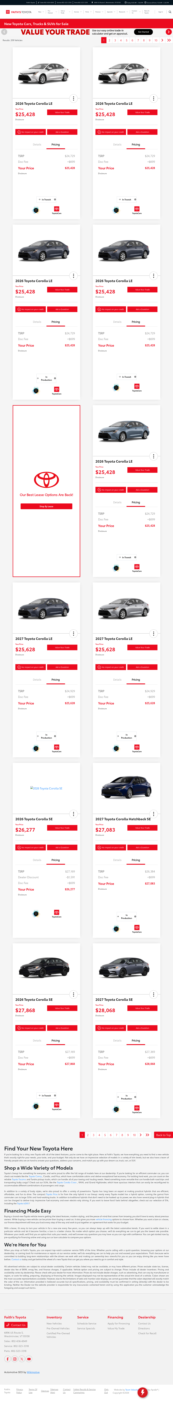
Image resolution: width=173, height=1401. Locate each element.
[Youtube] (29, 1358)
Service (83, 1317)
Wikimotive (33, 1372)
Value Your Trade (62, 112)
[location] (92, 2)
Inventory (54, 1317)
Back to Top (163, 1135)
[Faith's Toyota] (19, 11)
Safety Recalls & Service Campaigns (84, 1391)
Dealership (147, 1317)
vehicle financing (104, 1219)
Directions (144, 1328)
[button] (73, 98)
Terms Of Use (33, 1391)
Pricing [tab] (56, 144)
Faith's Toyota (7, 1391)
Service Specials (86, 1328)
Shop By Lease (46, 506)
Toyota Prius (52, 1194)
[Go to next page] (162, 40)
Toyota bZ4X (23, 1203)
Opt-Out (106, 1391)
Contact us (16, 1259)
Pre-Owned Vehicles (58, 1328)
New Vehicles (54, 1323)
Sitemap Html (54, 1391)
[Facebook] (7, 1358)
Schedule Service (86, 1323)
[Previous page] (4, 32)
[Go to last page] (169, 40)
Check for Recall (147, 1333)
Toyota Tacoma (19, 1179)
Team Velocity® (132, 1389)
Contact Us (18, 1325)
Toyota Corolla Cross (67, 1182)
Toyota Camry (35, 1176)
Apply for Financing (119, 1323)
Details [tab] (37, 144)
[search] (170, 12)
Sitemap (45, 1390)
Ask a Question (62, 132)
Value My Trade (116, 1328)
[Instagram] (14, 1358)
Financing (115, 1317)
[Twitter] (21, 1358)
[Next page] (169, 32)
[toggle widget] (143, 1392)
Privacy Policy (19, 1391)
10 (156, 40)
